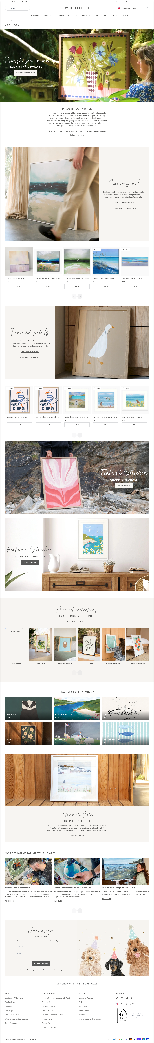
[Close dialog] (39, 495)
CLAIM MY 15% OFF (91, 531)
